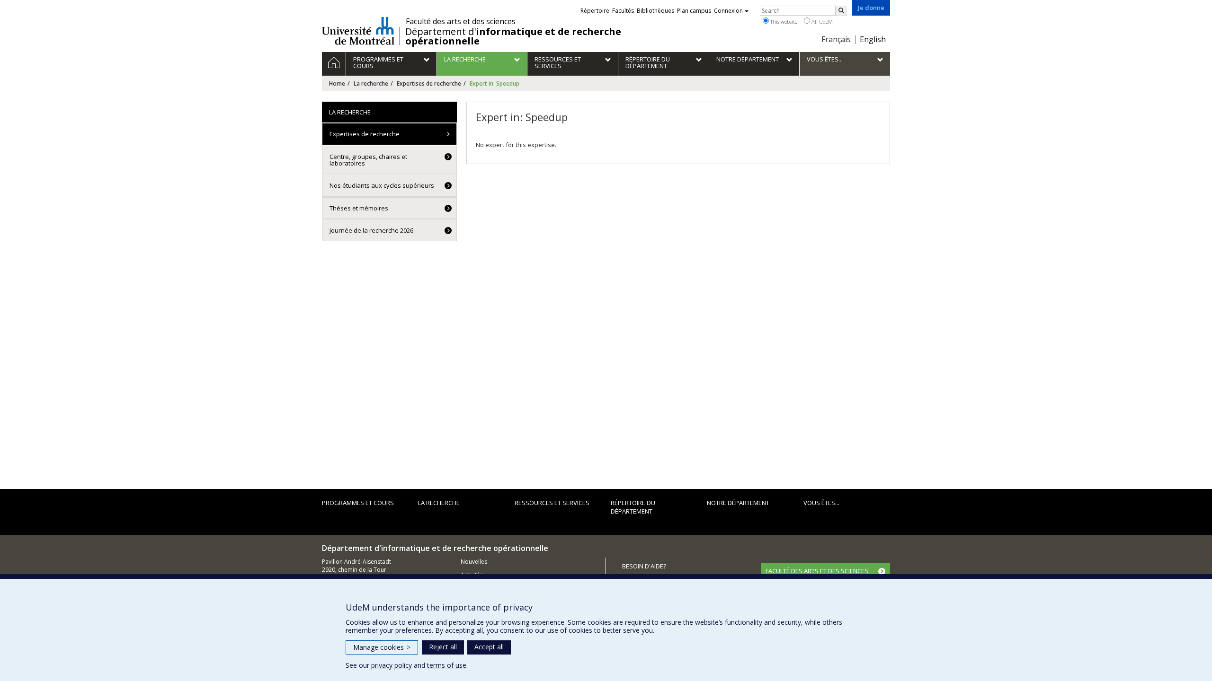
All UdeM (821, 21)
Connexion (728, 11)
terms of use (446, 665)
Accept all (489, 646)
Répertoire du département (633, 507)
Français (836, 39)
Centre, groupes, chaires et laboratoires (368, 159)
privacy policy (391, 665)
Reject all (443, 646)
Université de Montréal (358, 31)
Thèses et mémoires (359, 208)
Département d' (513, 36)
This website (783, 21)
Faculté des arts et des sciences (461, 21)
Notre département (738, 502)
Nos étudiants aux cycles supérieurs (382, 185)
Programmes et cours (358, 502)
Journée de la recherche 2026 (371, 230)
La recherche (371, 83)
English (873, 39)
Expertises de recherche (429, 83)
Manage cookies (381, 647)
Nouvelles (474, 562)
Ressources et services (552, 502)
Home (337, 83)
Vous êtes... (821, 502)
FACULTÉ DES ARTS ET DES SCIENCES (817, 571)
